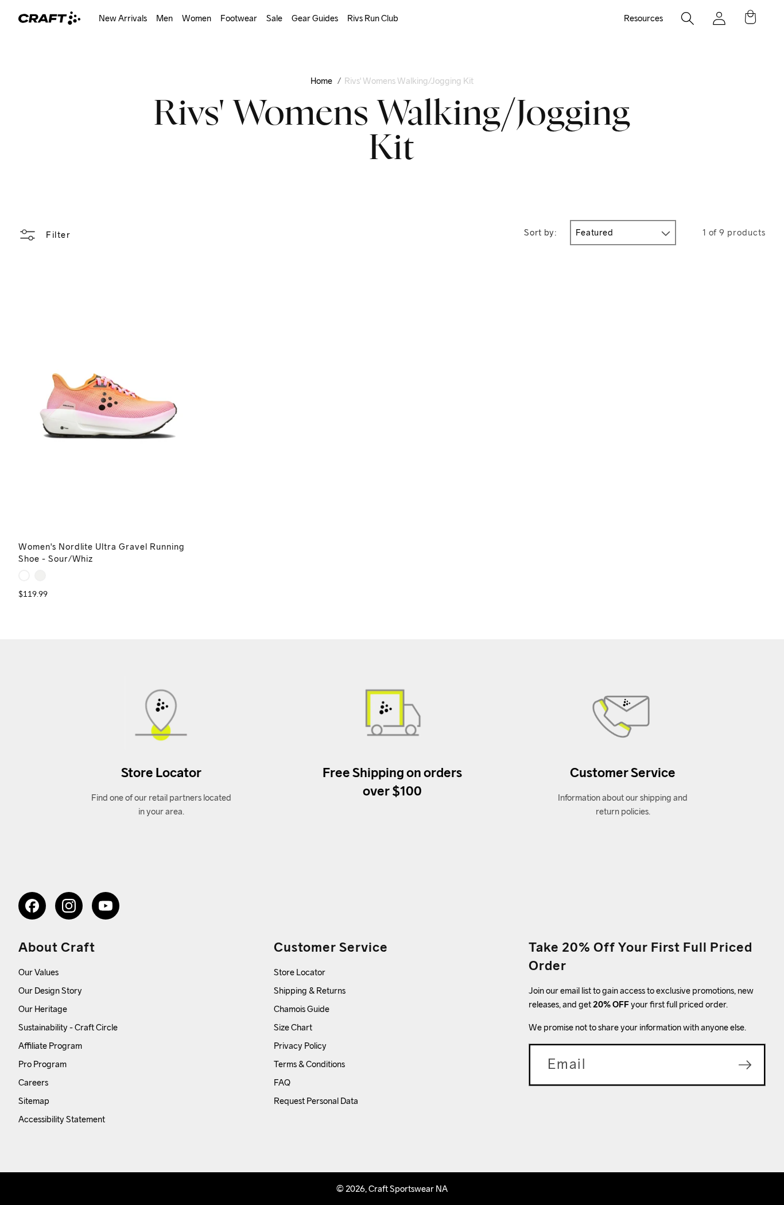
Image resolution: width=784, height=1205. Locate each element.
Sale (274, 18)
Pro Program (42, 1064)
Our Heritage (42, 1008)
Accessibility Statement (61, 1119)
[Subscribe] (745, 1065)
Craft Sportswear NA (408, 1188)
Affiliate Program (50, 1045)
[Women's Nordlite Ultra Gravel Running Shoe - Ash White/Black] (40, 575)
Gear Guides (315, 18)
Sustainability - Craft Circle (68, 1027)
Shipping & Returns (310, 990)
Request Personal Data (316, 1100)
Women (196, 18)
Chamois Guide (301, 1008)
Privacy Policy (300, 1045)
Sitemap (33, 1100)
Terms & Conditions (309, 1064)
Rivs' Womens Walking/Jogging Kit (408, 80)
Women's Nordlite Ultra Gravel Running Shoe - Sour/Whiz (101, 552)
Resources (643, 18)
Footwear (238, 18)
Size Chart (293, 1027)
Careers (33, 1082)
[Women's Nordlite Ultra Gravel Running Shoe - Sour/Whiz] (24, 575)
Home (321, 80)
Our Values (38, 972)
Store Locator (299, 972)
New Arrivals (123, 18)
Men (164, 18)
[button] (123, 19)
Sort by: (540, 232)
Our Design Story (50, 990)
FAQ (282, 1082)
